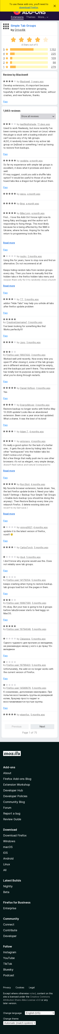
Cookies (20, 987)
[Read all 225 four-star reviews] (29, 54)
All (4, 870)
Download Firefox (15, 835)
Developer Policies (15, 796)
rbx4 (22, 557)
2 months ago (35, 256)
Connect (8, 924)
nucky (23, 256)
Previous (17, 726)
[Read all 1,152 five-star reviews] (29, 49)
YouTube (9, 958)
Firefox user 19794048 (18, 629)
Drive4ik (20, 29)
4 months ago (36, 431)
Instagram (9, 952)
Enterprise (9, 908)
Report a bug (11, 813)
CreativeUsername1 (16, 322)
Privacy (7, 987)
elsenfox (24, 714)
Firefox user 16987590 (18, 603)
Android (8, 858)
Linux (6, 864)
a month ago (36, 160)
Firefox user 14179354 (18, 580)
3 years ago (37, 81)
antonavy (25, 441)
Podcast (8, 975)
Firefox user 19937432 (18, 355)
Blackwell (25, 81)
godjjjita (24, 160)
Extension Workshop (16, 784)
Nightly (8, 886)
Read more (9, 242)
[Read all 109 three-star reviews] (29, 58)
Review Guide (12, 819)
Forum (7, 807)
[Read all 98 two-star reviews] (29, 62)
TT (21, 299)
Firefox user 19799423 (18, 665)
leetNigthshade (28, 124)
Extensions (17, 17)
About (7, 773)
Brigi (22, 203)
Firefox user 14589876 (18, 688)
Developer (10, 936)
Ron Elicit (25, 484)
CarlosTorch (26, 547)
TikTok (7, 963)
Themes (30, 17)
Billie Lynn (25, 213)
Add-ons (9, 767)
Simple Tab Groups (23, 25)
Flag (5, 101)
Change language (12, 1013)
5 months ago (41, 547)
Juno (22, 342)
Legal (32, 987)
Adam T (24, 431)
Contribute (10, 930)
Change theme (11, 1018)
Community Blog (14, 802)
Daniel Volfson (27, 388)
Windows (9, 841)
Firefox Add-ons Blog (17, 778)
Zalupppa (25, 638)
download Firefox (28, 7)
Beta (6, 892)
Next (42, 726)
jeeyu (23, 194)
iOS (5, 852)
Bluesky (8, 969)
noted (32, 993)
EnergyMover (27, 405)
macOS (8, 847)
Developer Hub (13, 790)
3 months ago (32, 299)
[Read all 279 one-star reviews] (29, 67)
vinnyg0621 (26, 527)
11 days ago (43, 124)
